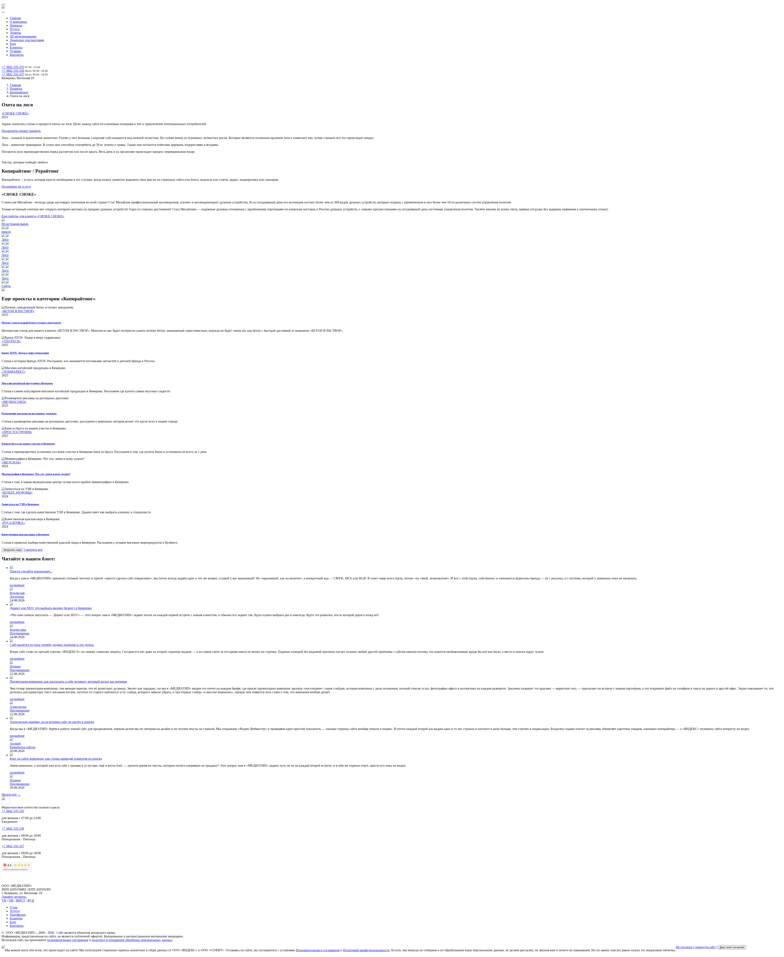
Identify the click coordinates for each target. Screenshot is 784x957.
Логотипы (17, 596)
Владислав (17, 593)
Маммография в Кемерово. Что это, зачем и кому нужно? (36, 474)
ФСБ (30, 900)
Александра (18, 707)
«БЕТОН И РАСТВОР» (18, 311)
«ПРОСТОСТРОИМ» (17, 432)
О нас (14, 907)
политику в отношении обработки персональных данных (132, 940)
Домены (15, 32)
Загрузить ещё (12, 549)
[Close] (3, 12)
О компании (18, 21)
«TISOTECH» (11, 341)
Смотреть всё (33, 549)
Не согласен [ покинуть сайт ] (696, 947)
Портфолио (18, 914)
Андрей (15, 743)
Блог (13, 43)
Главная (15, 18)
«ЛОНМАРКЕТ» (14, 371)
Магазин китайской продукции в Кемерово (27, 383)
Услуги (15, 29)
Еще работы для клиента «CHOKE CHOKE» (33, 216)
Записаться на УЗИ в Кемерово (20, 504)
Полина (15, 666)
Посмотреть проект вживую (21, 131)
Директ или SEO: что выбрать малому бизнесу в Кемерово (51, 608)
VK (4, 900)
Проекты (16, 25)
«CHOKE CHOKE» (15, 113)
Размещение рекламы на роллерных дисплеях (29, 413)
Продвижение (19, 633)
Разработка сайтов (22, 747)
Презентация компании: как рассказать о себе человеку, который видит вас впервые (68, 681)
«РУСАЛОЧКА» (13, 523)
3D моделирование (23, 36)
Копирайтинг (19, 92)
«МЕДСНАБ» (11, 462)
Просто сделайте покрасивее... (31, 571)
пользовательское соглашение (67, 940)
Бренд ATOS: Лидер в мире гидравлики (25, 352)
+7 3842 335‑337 (13, 74)
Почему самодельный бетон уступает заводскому (31, 322)
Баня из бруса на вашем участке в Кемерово (28, 443)
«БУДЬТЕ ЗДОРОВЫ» (17, 492)
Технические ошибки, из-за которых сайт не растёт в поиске (52, 722)
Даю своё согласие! (732, 947)
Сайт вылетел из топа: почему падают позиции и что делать (52, 645)
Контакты (16, 55)
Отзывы (15, 51)
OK (11, 900)
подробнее (17, 585)
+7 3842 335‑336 (13, 70)
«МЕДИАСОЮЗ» (14, 402)
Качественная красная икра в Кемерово (25, 534)
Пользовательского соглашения (318, 950)
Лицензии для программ (27, 40)
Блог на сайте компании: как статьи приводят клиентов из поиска (56, 758)
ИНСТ (20, 900)
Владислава (18, 629)
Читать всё (11, 794)
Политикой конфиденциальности (366, 950)
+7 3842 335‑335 (13, 67)
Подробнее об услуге (16, 186)
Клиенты (16, 47)
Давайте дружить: (14, 896)
